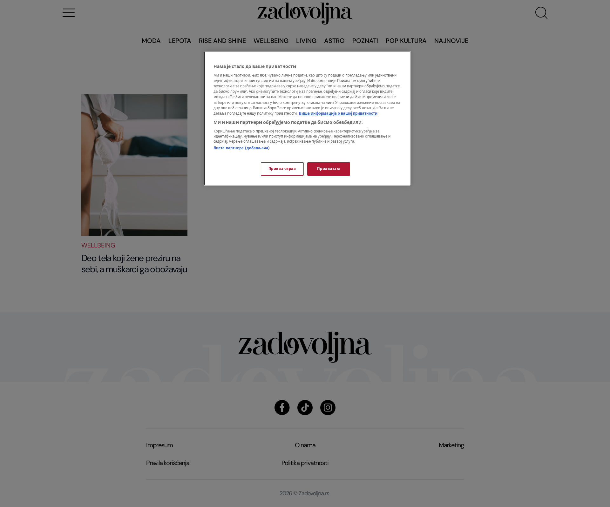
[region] (307, 118)
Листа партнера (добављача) (242, 148)
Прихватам (328, 168)
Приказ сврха (282, 168)
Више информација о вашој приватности (338, 113)
